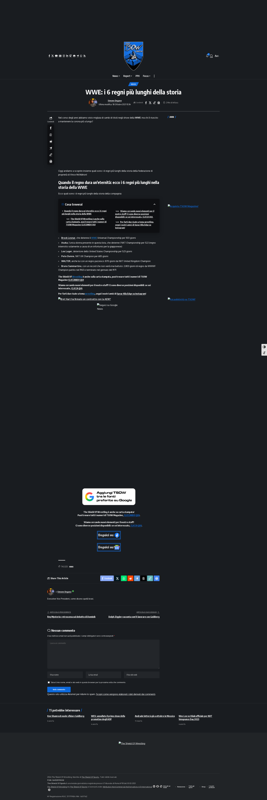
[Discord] (74, 56)
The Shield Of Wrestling (57, 787)
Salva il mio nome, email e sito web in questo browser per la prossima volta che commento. (88, 682)
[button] (211, 55)
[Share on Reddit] (50, 141)
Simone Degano (115, 100)
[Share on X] (150, 102)
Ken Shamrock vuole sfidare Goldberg (65, 716)
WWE (94, 237)
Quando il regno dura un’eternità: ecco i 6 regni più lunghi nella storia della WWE (84, 212)
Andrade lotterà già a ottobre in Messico (155, 716)
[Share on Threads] (143, 578)
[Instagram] (63, 56)
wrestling (90, 293)
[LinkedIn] (67, 56)
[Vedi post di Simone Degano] (93, 102)
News (133, 84)
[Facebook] (49, 56)
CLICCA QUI (76, 288)
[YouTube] (56, 56)
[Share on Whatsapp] (50, 134)
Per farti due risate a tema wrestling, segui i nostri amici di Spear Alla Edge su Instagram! (134, 225)
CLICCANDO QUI (76, 280)
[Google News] (60, 56)
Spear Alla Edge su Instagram (131, 293)
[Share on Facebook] (146, 102)
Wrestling (77, 276)
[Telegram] (77, 56)
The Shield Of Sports (90, 777)
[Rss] (84, 56)
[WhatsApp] (81, 56)
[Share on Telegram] (50, 148)
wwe (71, 566)
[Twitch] (70, 56)
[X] (52, 56)
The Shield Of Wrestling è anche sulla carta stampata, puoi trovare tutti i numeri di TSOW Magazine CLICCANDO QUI (86, 222)
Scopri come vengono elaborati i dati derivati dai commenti (125, 694)
